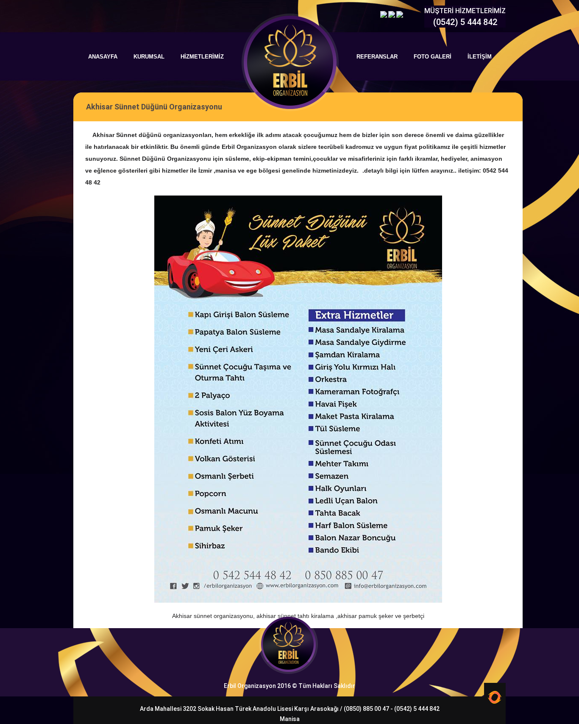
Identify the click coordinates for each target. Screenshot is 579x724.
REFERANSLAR (377, 56)
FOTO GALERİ (432, 56)
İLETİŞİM (480, 56)
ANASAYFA (102, 56)
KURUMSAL (149, 56)
